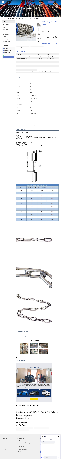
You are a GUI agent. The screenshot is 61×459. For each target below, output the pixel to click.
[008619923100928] (22, 452)
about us (30, 1)
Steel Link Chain (12, 18)
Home (26, 1)
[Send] (58, 457)
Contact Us (4, 449)
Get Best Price (46, 43)
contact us (44, 1)
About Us (3, 442)
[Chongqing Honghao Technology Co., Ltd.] (3, 2)
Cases (3, 447)
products (35, 1)
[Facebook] (20, 452)
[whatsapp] (3, 55)
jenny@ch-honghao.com (8, 50)
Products (7, 18)
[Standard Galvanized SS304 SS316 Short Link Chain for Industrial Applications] (26, 32)
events (39, 1)
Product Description (37, 47)
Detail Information (23, 47)
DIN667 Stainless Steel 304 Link (22, 430)
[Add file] (42, 457)
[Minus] (58, 436)
